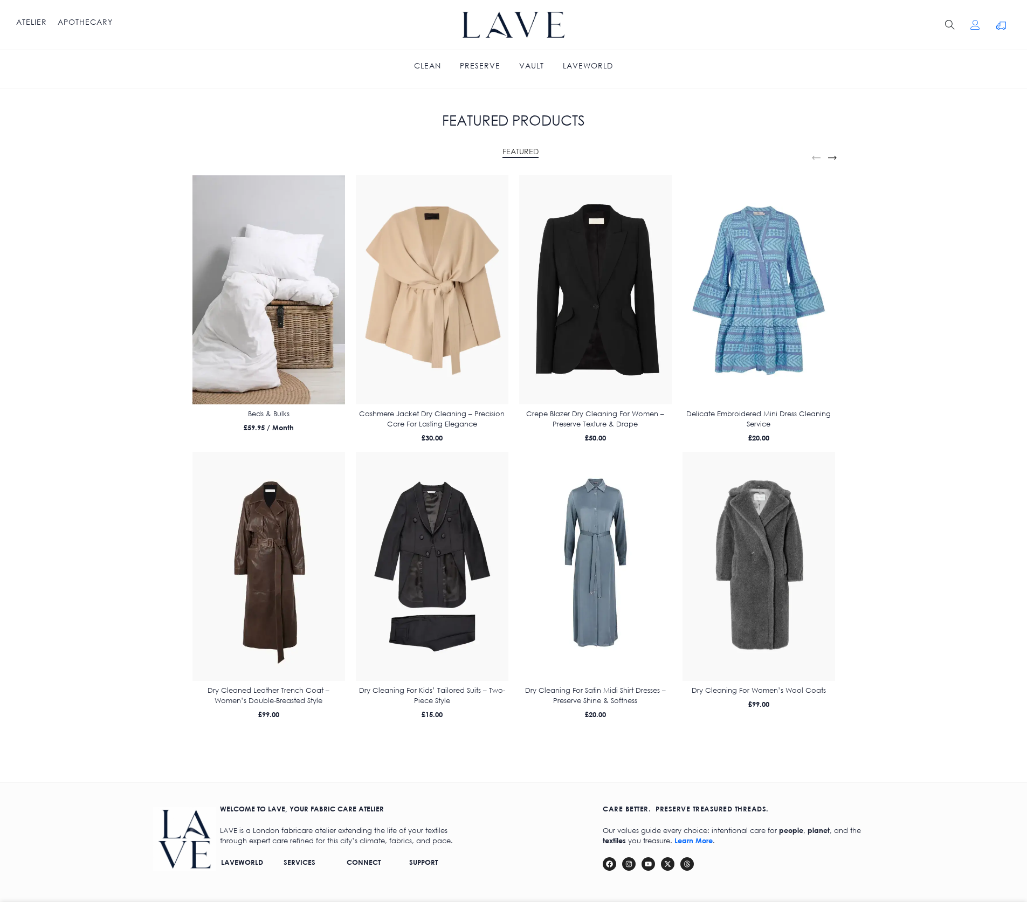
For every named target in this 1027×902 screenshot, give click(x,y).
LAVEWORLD (588, 66)
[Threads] (687, 864)
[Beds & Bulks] (268, 289)
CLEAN (427, 66)
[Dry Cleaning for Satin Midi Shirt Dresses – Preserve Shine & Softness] (595, 566)
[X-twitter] (667, 864)
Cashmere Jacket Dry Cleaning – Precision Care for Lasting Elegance (432, 418)
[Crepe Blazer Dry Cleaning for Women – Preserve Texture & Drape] (595, 289)
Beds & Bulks (269, 413)
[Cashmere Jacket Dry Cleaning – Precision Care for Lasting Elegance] (432, 289)
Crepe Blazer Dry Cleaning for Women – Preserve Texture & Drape (595, 418)
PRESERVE (480, 66)
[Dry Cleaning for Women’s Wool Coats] (759, 566)
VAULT (531, 66)
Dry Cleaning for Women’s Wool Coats (759, 690)
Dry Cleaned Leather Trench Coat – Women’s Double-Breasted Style (268, 695)
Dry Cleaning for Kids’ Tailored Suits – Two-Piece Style (432, 695)
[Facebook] (609, 864)
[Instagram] (629, 864)
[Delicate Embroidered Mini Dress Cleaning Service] (759, 289)
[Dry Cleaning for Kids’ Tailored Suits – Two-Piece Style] (432, 566)
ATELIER (31, 22)
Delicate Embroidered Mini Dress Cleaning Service (758, 418)
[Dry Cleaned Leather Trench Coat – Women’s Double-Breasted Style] (268, 566)
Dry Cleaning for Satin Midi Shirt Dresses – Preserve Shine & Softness (595, 695)
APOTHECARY (85, 22)
